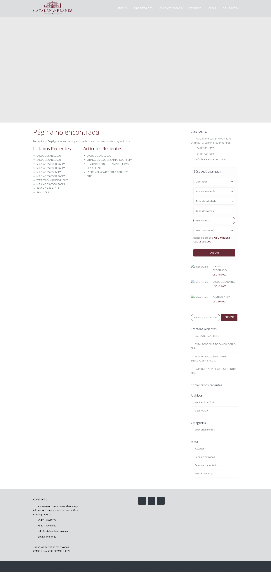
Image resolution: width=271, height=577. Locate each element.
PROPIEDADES (143, 8)
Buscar (214, 252)
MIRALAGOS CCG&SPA (49, 172)
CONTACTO (230, 8)
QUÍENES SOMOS (170, 8)
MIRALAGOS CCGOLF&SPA (51, 164)
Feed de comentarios (207, 465)
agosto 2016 (202, 410)
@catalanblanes (47, 536)
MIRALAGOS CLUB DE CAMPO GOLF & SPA (109, 159)
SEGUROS (195, 8)
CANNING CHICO (221, 297)
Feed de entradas (205, 457)
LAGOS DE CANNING (224, 281)
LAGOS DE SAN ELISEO (49, 155)
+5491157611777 (205, 148)
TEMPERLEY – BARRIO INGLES (52, 180)
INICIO (122, 8)
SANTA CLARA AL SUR (48, 188)
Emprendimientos (205, 429)
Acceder (199, 448)
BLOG (212, 8)
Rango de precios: (203, 238)
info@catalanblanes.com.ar (211, 159)
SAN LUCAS (43, 192)
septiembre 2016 (204, 402)
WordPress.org (203, 473)
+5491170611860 (47, 525)
